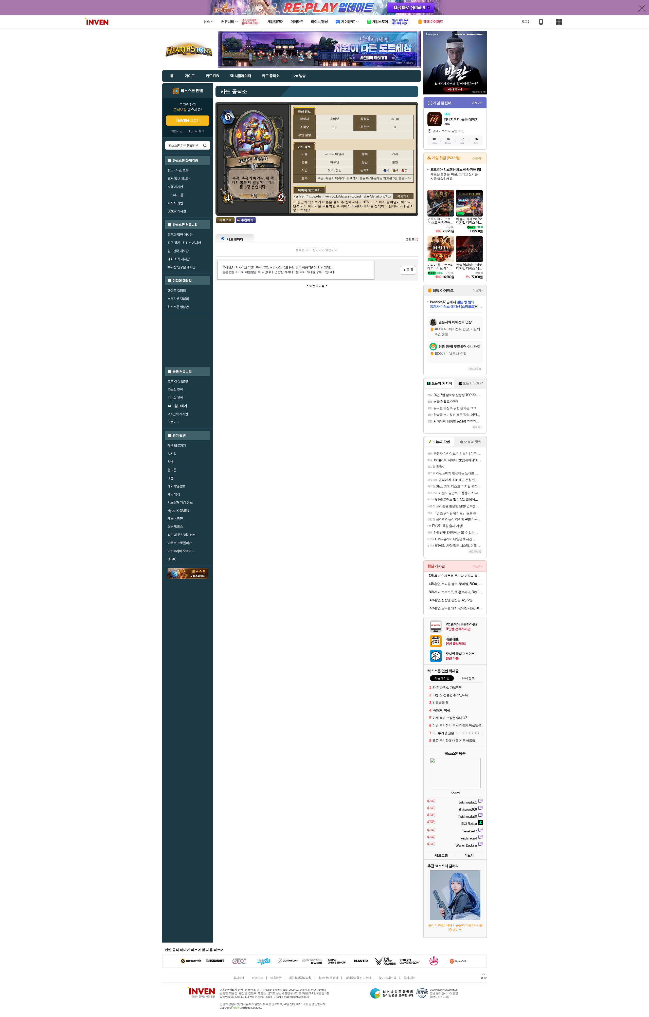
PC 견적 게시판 (178, 414)
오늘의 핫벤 (175, 390)
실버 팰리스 (175, 527)
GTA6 (172, 559)
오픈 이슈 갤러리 (179, 382)
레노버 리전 (175, 519)
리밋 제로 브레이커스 (181, 535)
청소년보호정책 (328, 978)
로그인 (526, 22)
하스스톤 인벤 (192, 91)
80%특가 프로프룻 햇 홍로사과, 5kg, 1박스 (456, 592)
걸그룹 (172, 470)
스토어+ (477, 158)
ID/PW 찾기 (196, 131)
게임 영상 (174, 494)
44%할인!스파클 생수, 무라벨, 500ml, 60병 (456, 584)
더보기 (469, 855)
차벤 (170, 462)
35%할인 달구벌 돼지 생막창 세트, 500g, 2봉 (456, 608)
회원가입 (176, 131)
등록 (408, 270)
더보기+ (477, 102)
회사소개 (238, 978)
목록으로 (225, 220)
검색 (205, 145)
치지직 (172, 454)
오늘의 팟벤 (175, 398)
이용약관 (275, 978)
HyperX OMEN (178, 510)
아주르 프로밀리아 (180, 543)
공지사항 (408, 978)
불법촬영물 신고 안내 (358, 978)
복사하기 (403, 196)
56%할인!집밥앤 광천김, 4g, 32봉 (451, 600)
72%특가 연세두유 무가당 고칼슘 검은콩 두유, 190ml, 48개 (456, 576)
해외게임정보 (176, 486)
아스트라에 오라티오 (181, 551)
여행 (170, 478)
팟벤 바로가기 (177, 446)
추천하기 (247, 220)
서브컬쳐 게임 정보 (180, 502)
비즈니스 (257, 978)
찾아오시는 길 (387, 978)
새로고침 (473, 368)
